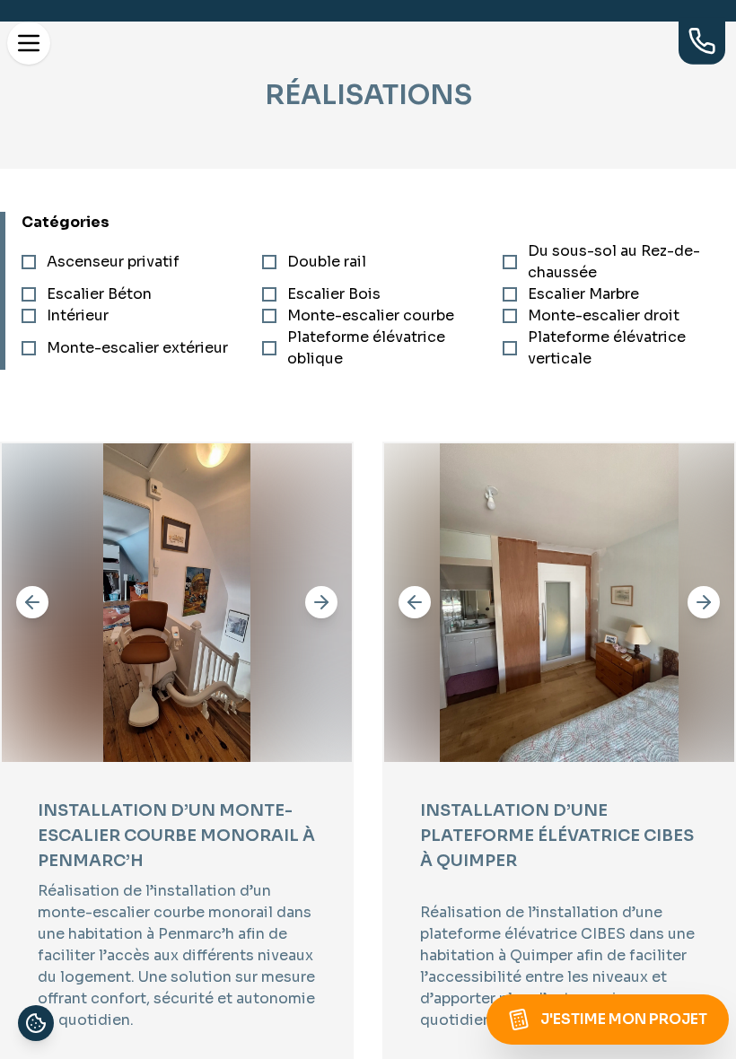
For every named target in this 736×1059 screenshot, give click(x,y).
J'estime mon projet (623, 1019)
